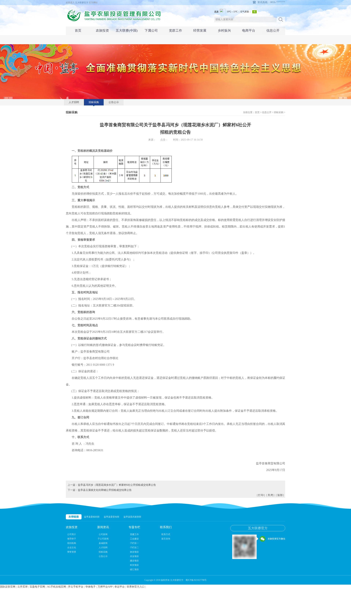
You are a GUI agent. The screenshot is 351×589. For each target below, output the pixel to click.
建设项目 (134, 560)
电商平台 (248, 30)
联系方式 (165, 534)
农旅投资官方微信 (276, 538)
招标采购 (94, 102)
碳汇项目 (134, 569)
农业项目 (134, 556)
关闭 (270, 495)
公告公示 (114, 102)
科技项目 (134, 565)
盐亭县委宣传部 (111, 517)
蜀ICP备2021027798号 (196, 580)
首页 (78, 30)
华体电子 (90, 586)
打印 (261, 495)
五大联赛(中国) (127, 30)
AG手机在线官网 (56, 586)
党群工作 (175, 30)
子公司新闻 (103, 538)
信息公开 (273, 30)
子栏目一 (134, 543)
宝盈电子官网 (37, 586)
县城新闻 (103, 543)
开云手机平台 (75, 586)
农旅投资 (102, 30)
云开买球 (22, 586)
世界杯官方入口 (136, 586)
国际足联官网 (7, 586)
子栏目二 (134, 547)
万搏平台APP (105, 586)
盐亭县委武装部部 (132, 517)
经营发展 (199, 30)
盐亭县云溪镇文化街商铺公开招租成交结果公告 (105, 490)
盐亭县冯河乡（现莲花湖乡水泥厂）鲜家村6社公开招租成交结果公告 (117, 485)
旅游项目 (134, 552)
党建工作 (134, 534)
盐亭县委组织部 (91, 517)
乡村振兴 (224, 30)
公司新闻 (103, 534)
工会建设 (134, 538)
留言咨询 (165, 538)
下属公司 (151, 30)
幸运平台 (119, 586)
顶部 (280, 495)
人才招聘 (74, 102)
